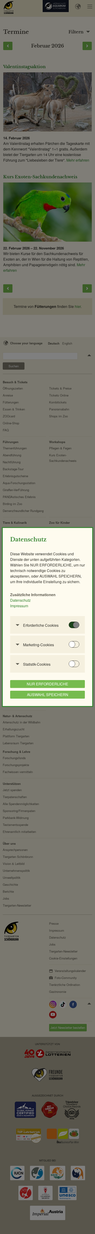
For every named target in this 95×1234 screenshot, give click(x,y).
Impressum (19, 605)
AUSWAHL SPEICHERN (47, 694)
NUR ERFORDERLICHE (47, 684)
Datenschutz (20, 600)
